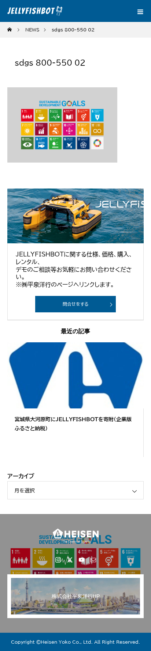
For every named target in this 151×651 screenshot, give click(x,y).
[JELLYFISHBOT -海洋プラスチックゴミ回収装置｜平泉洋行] (75, 536)
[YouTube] (81, 559)
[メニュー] (140, 11)
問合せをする (76, 304)
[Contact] (93, 559)
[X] (69, 559)
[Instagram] (58, 559)
